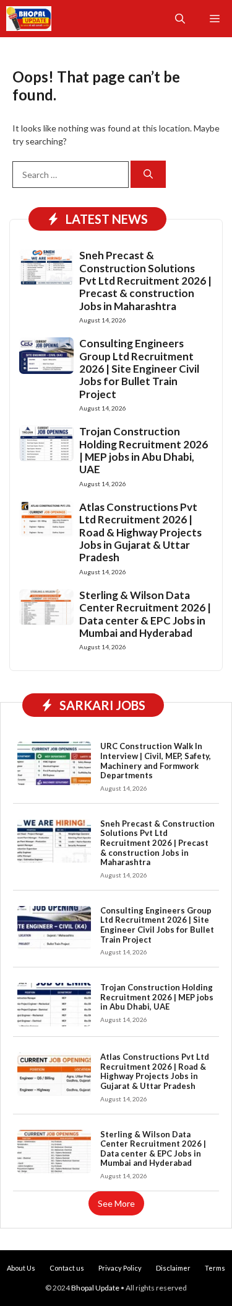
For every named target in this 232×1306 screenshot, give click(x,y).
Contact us (66, 1268)
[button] (180, 18)
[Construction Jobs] (28, 18)
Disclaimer (173, 1268)
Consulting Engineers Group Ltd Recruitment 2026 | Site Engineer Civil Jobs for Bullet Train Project (139, 369)
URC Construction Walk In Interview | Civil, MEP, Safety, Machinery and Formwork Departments (155, 760)
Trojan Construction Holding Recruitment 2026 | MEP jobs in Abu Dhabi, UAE (143, 450)
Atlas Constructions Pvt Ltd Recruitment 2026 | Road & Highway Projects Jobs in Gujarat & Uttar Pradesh (140, 532)
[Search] (148, 175)
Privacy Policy (120, 1268)
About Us (21, 1268)
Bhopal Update (95, 1287)
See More (116, 1203)
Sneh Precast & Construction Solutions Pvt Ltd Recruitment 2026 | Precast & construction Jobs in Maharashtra (145, 281)
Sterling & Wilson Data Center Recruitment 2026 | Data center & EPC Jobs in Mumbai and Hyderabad (145, 614)
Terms (215, 1268)
